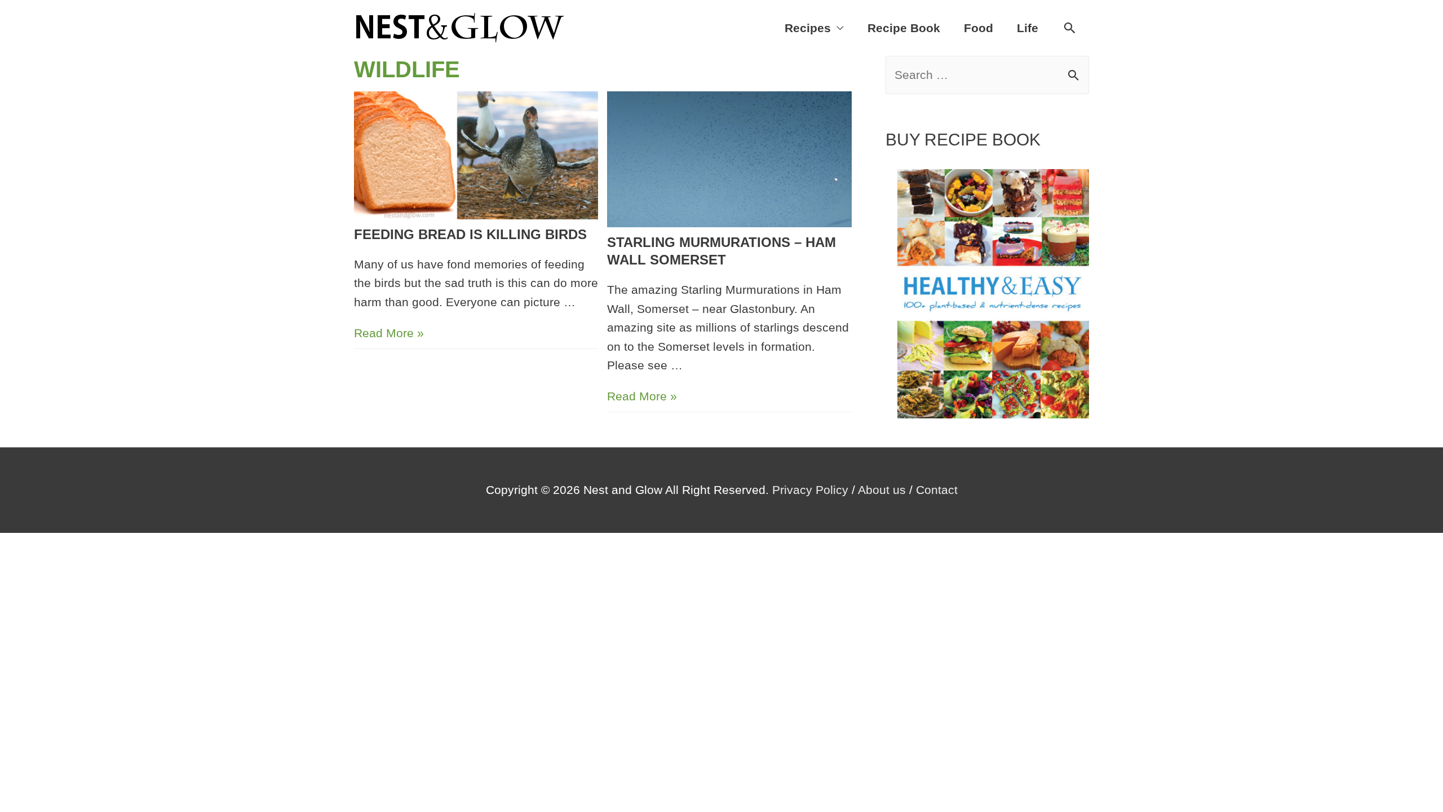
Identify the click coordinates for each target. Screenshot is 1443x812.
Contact (937, 489)
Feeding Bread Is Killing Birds (470, 234)
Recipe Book (903, 27)
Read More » (389, 332)
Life (1027, 27)
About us (882, 489)
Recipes (808, 27)
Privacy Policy (810, 489)
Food (978, 27)
